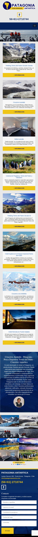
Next (35, 36)
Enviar (7, 531)
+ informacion (19, 75)
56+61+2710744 (19, 19)
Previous (3, 36)
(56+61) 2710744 (12, 482)
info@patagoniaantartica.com (10, 478)
